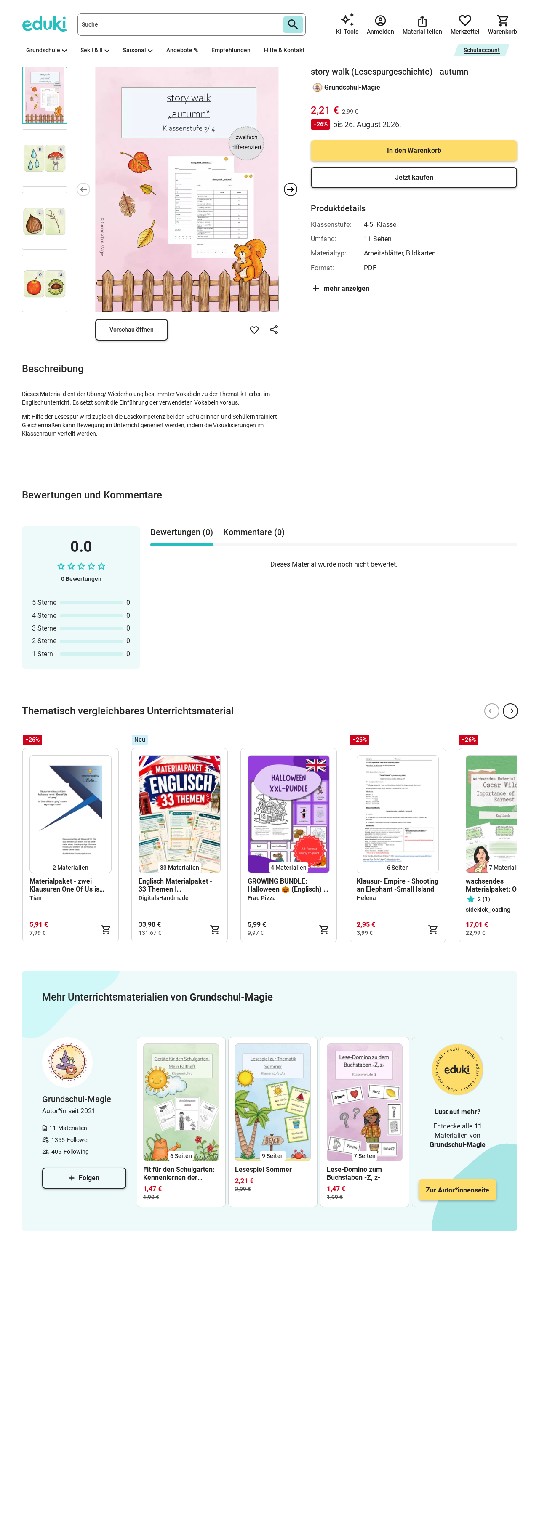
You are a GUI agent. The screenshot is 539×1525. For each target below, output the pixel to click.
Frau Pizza (262, 897)
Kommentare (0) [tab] (254, 532)
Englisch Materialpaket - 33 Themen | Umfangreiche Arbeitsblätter (175, 885)
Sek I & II (91, 50)
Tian (35, 897)
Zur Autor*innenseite (457, 1190)
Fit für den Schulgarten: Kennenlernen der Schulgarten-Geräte (179, 1174)
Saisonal (134, 50)
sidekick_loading (488, 909)
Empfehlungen (231, 50)
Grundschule (43, 50)
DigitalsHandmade (164, 897)
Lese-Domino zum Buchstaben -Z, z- (354, 1174)
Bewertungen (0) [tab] (181, 532)
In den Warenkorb (414, 150)
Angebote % (182, 50)
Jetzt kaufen (414, 177)
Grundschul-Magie (352, 87)
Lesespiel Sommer (263, 1170)
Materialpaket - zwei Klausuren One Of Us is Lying (64, 885)
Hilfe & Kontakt (284, 50)
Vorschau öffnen (131, 329)
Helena (366, 897)
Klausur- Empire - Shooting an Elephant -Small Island (397, 885)
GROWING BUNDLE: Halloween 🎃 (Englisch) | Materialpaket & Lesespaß (288, 885)
